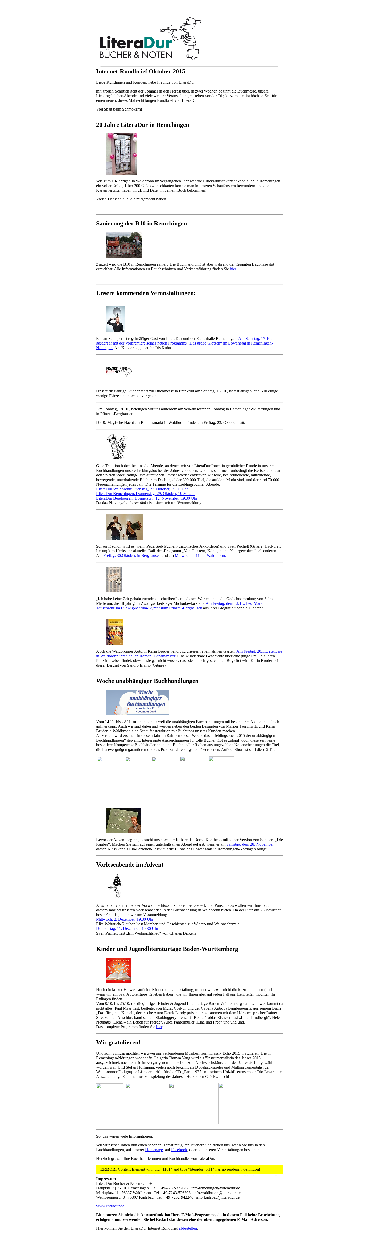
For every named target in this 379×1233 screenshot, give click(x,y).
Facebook (179, 1149)
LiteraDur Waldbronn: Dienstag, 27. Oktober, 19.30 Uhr (142, 489)
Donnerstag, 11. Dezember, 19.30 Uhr (127, 928)
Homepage (154, 1149)
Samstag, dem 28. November (249, 844)
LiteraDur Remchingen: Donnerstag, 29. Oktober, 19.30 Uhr (145, 493)
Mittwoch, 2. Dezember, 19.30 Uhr (124, 919)
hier (233, 269)
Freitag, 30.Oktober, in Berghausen (132, 555)
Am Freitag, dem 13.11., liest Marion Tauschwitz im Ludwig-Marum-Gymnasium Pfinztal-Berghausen (181, 605)
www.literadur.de (110, 1206)
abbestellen (188, 1228)
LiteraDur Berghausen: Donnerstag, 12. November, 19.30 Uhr (146, 498)
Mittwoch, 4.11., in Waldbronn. (200, 555)
